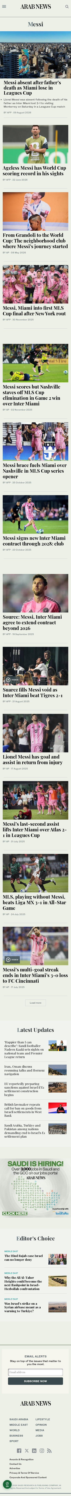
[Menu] (4, 7)
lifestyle (43, 1419)
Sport (14, 1441)
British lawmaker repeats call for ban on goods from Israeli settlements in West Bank (23, 1109)
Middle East (11, 1251)
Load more (35, 1002)
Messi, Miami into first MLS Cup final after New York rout (34, 311)
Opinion (41, 1424)
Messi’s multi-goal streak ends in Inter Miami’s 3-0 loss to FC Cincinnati (35, 975)
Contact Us (15, 1464)
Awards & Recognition (21, 1459)
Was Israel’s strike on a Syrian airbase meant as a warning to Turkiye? (22, 1307)
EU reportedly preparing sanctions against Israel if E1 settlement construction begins (24, 1089)
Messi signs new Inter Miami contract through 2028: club (34, 541)
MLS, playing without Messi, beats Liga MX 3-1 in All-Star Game (34, 902)
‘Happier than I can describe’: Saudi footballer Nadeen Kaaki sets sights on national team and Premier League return (24, 1049)
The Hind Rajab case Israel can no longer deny (23, 1257)
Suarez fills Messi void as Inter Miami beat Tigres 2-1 (33, 692)
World (14, 1430)
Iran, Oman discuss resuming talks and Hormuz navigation (24, 1070)
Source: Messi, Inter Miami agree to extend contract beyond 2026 (32, 622)
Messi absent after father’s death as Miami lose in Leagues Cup (32, 87)
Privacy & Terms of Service (24, 1472)
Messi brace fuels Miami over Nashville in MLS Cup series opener (34, 471)
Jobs (39, 1435)
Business (16, 1435)
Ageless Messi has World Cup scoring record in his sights (34, 171)
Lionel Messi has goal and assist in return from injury (33, 759)
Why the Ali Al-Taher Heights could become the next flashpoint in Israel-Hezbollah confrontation (23, 1283)
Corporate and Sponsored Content (28, 1477)
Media (40, 1430)
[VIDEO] (35, 666)
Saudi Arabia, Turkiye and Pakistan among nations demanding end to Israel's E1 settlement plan (24, 1130)
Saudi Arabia (18, 1419)
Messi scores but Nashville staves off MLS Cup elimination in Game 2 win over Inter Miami (31, 395)
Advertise (14, 1468)
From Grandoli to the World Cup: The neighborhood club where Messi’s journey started (35, 240)
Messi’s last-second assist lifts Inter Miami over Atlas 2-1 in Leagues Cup (35, 829)
